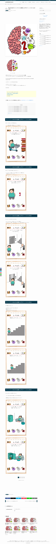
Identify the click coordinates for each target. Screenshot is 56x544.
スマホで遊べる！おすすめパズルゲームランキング (43, 541)
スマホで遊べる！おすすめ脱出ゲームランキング (31, 541)
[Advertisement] (21, 17)
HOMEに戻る (45, 16)
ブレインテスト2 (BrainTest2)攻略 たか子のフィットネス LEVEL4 (18, 110)
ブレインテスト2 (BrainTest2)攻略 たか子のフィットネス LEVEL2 (18, 107)
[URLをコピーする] (34, 498)
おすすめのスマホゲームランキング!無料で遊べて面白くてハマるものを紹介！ (16, 541)
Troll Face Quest (10, 94)
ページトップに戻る (45, 15)
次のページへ (40, 45)
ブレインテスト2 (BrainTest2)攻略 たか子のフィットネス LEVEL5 (18, 111)
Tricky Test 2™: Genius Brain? (12, 93)
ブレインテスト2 (10, 10)
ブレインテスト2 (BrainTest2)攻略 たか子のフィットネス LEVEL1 (18, 106)
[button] (7, 498)
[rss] (49, 0)
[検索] (50, 0)
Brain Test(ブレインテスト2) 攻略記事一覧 (27, 100)
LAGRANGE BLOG (9, 2)
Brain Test (7, 10)
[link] (14, 510)
